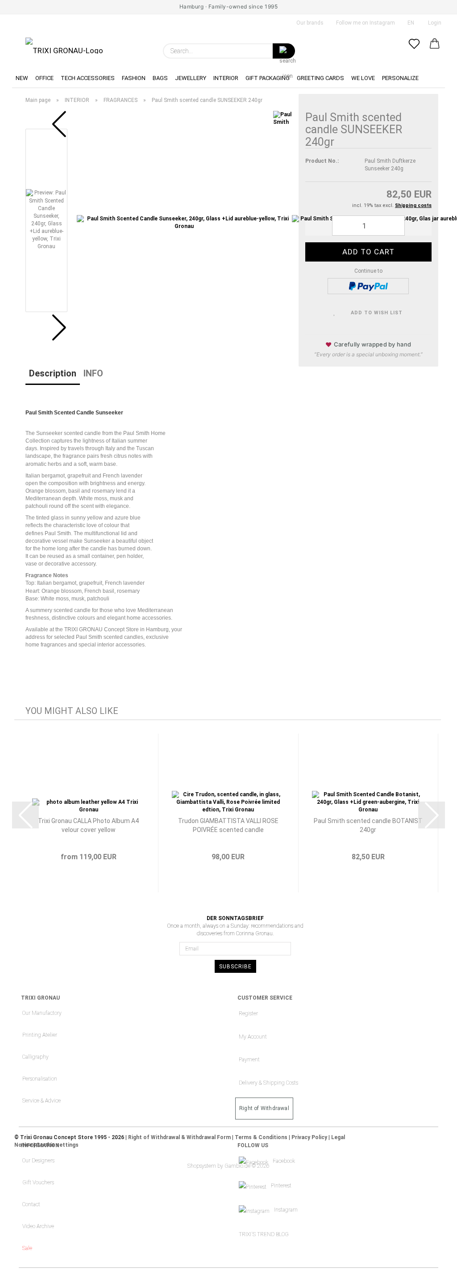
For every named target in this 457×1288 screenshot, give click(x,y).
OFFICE (44, 78)
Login (433, 23)
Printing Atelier (39, 1035)
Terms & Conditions (261, 1137)
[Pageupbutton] (432, 1274)
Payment (249, 1059)
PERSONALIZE (400, 78)
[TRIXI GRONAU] (64, 45)
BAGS (160, 78)
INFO (93, 373)
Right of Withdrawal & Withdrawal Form (179, 1137)
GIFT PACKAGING (267, 78)
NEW (22, 78)
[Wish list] (414, 51)
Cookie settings (57, 1145)
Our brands (309, 23)
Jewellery (190, 78)
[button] (434, 51)
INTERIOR (225, 78)
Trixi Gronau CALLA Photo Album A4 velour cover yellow (88, 825)
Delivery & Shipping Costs (268, 1083)
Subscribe (235, 966)
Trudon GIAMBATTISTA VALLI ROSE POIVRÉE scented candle (228, 825)
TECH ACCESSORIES (88, 78)
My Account (253, 1037)
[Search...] (284, 51)
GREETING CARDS (320, 78)
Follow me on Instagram (365, 23)
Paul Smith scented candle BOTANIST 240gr (368, 825)
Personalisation (39, 1079)
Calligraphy (35, 1057)
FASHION (133, 78)
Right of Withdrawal (264, 1108)
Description (52, 373)
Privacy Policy (309, 1137)
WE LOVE (363, 78)
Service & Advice (41, 1101)
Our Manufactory (42, 1013)
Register (248, 1013)
